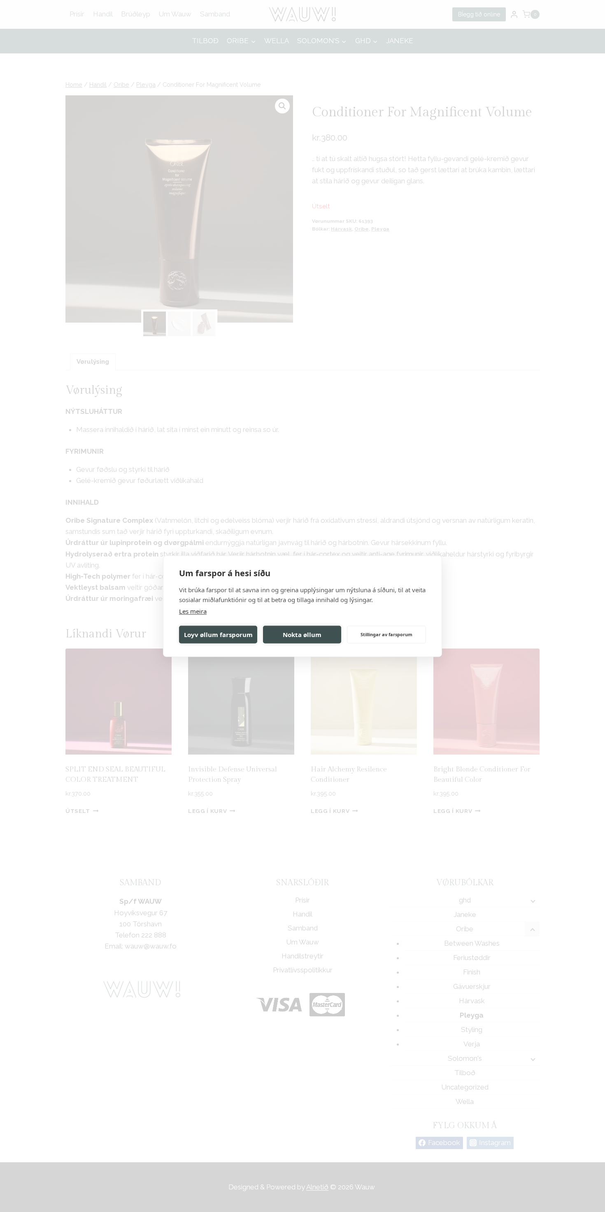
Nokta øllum (302, 634)
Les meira (193, 611)
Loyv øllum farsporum (218, 634)
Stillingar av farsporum (386, 634)
